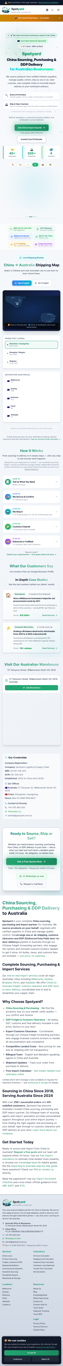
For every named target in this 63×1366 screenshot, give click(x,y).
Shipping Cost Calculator (43, 1252)
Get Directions (33, 681)
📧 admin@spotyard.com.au (18, 808)
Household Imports (10, 1268)
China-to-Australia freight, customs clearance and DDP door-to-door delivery (31, 979)
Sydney (48, 972)
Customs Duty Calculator (43, 1255)
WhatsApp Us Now (13, 1231)
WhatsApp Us (14, 804)
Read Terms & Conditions (48, 2)
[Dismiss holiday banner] (59, 18)
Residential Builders (10, 1258)
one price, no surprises (32, 949)
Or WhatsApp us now (33, 869)
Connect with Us (40, 1298)
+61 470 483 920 (16, 800)
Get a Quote (47, 200)
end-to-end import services (22, 968)
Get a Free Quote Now (29, 854)
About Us (37, 1282)
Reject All (45, 1359)
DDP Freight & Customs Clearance (25, 1012)
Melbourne (37, 972)
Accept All (31, 1353)
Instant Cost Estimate (31, 139)
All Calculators (39, 1265)
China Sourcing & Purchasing (22, 1001)
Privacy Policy (39, 1317)
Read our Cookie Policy (45, 1347)
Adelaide (30, 975)
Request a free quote (25, 1145)
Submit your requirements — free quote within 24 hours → (31, 548)
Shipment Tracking (41, 1304)
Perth (16, 975)
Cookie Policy (39, 1323)
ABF (4, 1178)
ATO (21, 1178)
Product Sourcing (9, 1252)
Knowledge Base (40, 1288)
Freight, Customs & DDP (12, 1255)
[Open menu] (58, 10)
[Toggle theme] (52, 10)
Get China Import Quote (30, 127)
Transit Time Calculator (43, 1262)
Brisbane (7, 975)
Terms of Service (31, 462)
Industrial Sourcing (10, 1265)
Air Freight (43, 276)
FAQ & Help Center (41, 1291)
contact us (47, 1162)
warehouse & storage (38, 1076)
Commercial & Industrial (12, 1262)
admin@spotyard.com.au (15, 1235)
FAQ (36, 1162)
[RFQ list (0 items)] (47, 10)
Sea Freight (23, 276)
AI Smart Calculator (41, 1249)
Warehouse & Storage (11, 1271)
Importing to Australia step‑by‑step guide (34, 1159)
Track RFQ (37, 1307)
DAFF (10, 1178)
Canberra (6, 1298)
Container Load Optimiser (44, 1258)
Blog (35, 1285)
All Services (7, 1249)
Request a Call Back (33, 877)
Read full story (48, 608)
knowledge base (28, 1155)
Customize (17, 1359)
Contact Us (37, 1294)
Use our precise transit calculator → (45, 432)
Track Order (38, 1301)
